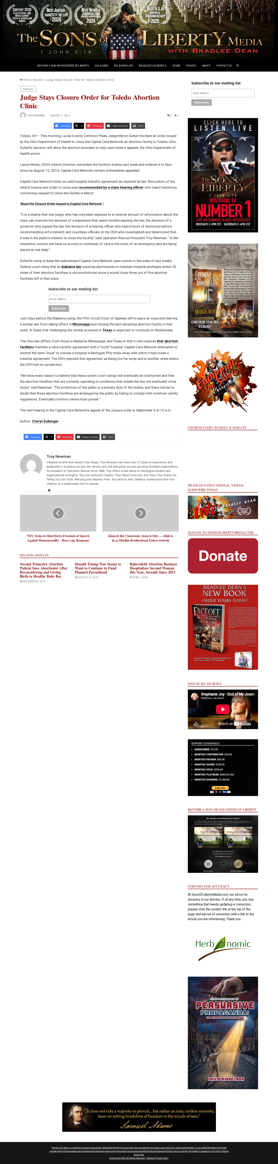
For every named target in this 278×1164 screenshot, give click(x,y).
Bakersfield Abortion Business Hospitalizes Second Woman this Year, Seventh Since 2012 (153, 568)
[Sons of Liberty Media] (139, 29)
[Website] (49, 490)
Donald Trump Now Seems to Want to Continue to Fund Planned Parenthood (98, 568)
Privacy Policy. (162, 1158)
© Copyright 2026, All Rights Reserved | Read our (132, 1158)
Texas (107, 330)
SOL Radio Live (123, 65)
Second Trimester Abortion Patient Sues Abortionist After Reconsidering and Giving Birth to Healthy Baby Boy (44, 570)
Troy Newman (36, 115)
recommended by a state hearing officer (111, 187)
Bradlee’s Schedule (152, 65)
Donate (191, 65)
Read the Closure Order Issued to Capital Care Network (61, 204)
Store (176, 65)
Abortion (38, 79)
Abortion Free (101, 479)
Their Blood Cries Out (128, 475)
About (206, 65)
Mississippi (81, 324)
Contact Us (223, 65)
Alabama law (71, 267)
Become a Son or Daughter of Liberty (63, 65)
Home (26, 79)
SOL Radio (101, 65)
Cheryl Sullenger (45, 421)
